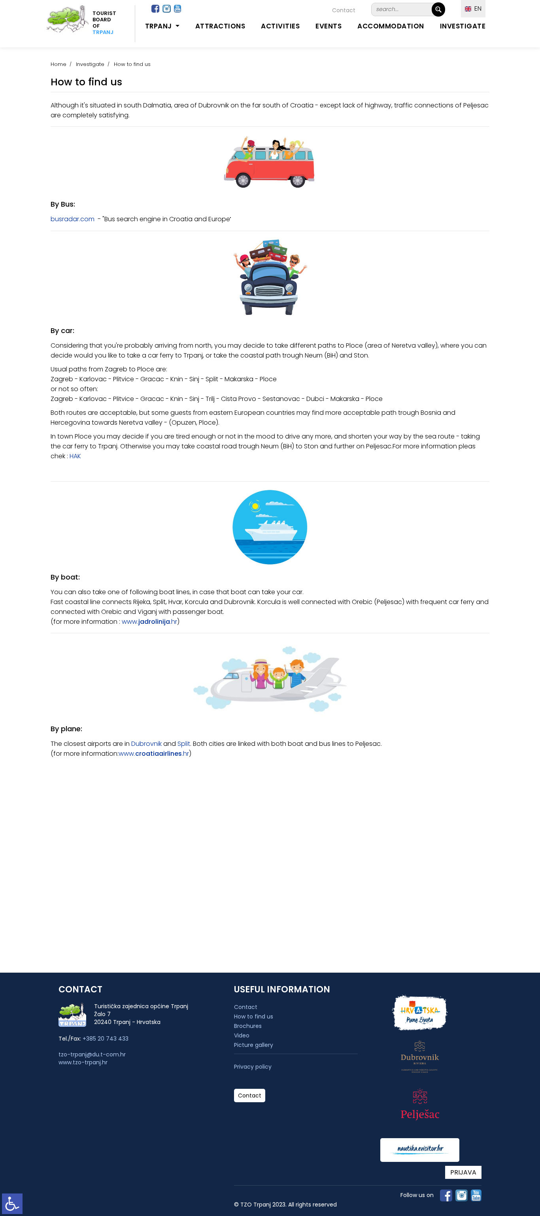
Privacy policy (253, 1067)
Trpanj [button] (159, 26)
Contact (343, 10)
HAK (75, 456)
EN (476, 8)
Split (183, 743)
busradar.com (72, 219)
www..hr (149, 621)
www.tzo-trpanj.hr (83, 1062)
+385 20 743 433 (105, 1039)
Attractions (220, 26)
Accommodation (390, 26)
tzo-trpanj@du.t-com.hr (92, 1054)
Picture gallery (253, 1045)
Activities (280, 26)
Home (58, 64)
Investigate (463, 26)
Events (328, 26)
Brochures (248, 1026)
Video (241, 1035)
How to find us (253, 1016)
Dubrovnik (146, 743)
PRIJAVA (463, 1172)
